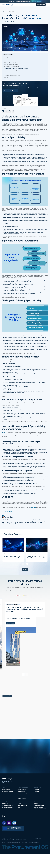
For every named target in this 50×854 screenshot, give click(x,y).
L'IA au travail (20, 796)
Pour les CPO (36, 791)
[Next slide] (26, 564)
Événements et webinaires (39, 805)
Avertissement (24, 842)
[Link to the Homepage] (7, 5)
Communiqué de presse (22, 805)
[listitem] (13, 550)
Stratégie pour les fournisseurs (7, 791)
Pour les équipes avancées (7, 809)
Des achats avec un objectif (23, 793)
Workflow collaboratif (22, 798)
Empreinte (3, 842)
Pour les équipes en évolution (7, 807)
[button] (23, 704)
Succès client (20, 810)
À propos (19, 803)
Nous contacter (21, 809)
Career (19, 807)
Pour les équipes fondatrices (7, 805)
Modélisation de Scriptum (22, 789)
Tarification (4, 793)
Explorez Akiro (4, 796)
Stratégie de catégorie (6, 789)
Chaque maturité (5, 803)
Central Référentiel (21, 791)
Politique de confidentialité (34, 842)
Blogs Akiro (36, 803)
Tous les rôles (36, 789)
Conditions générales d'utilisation (13, 842)
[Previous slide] (23, 564)
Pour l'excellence (37, 793)
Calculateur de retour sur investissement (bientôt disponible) (40, 808)
